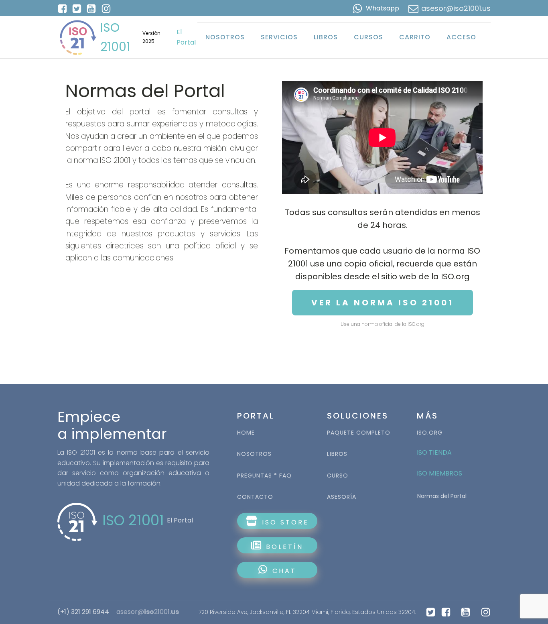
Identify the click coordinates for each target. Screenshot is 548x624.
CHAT (284, 570)
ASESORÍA (341, 497)
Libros (326, 37)
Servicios (279, 37)
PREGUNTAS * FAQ (264, 476)
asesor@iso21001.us (456, 8)
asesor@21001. (147, 612)
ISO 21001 (115, 37)
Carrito (414, 37)
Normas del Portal (442, 496)
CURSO (337, 476)
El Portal (186, 37)
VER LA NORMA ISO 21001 (382, 302)
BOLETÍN (283, 546)
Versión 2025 (151, 37)
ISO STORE (284, 522)
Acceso (461, 37)
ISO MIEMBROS (440, 473)
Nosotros (225, 37)
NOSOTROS (254, 454)
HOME (246, 433)
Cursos (368, 37)
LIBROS (337, 454)
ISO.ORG (429, 433)
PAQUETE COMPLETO (358, 433)
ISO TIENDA (434, 452)
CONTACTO (255, 497)
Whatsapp (382, 8)
